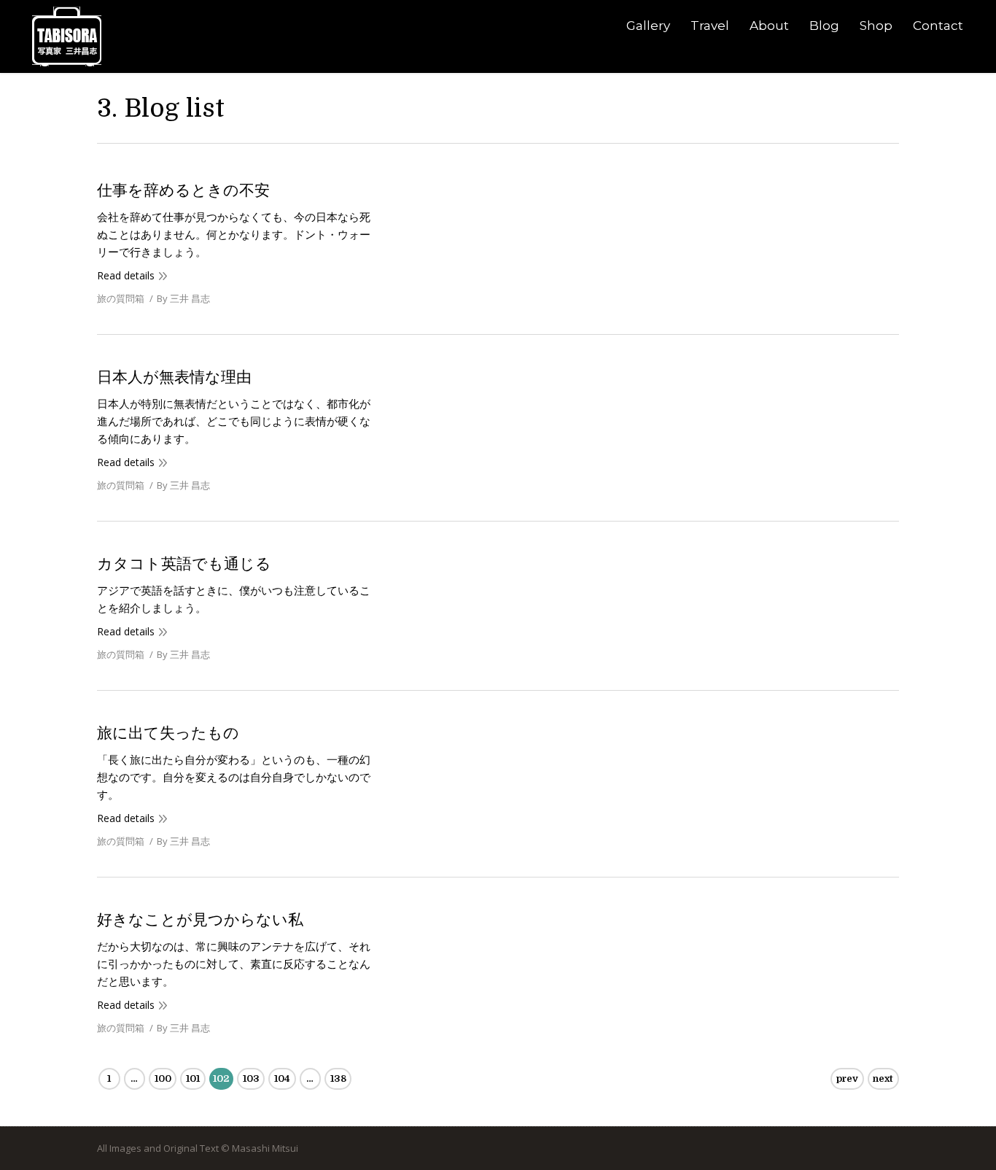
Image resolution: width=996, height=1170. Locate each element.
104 (282, 1078)
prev (847, 1078)
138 (338, 1078)
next (883, 1078)
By (183, 298)
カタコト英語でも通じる (184, 564)
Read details (126, 275)
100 (163, 1078)
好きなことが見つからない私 (200, 920)
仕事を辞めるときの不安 (183, 190)
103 (251, 1078)
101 (193, 1078)
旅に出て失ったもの (168, 733)
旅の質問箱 (120, 298)
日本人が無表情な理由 (174, 377)
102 (221, 1078)
